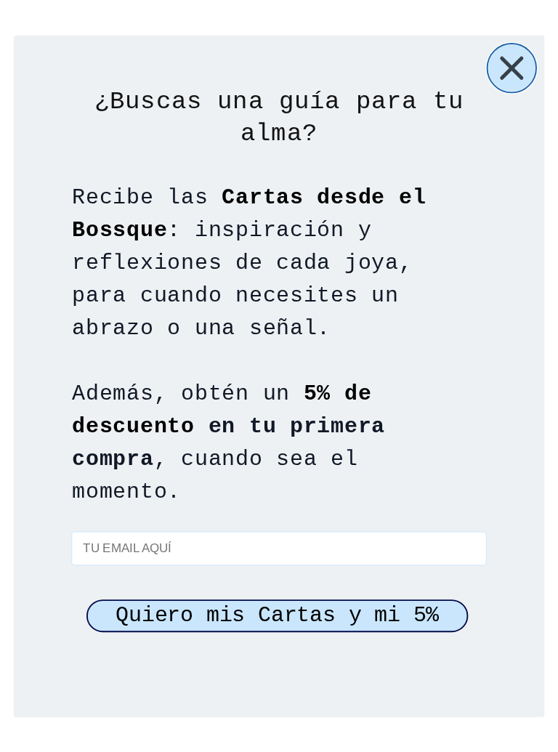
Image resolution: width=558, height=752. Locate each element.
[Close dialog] (512, 68)
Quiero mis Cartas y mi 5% (277, 615)
